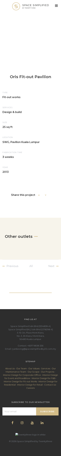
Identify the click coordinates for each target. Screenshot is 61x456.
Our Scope (33, 371)
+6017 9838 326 (35, 345)
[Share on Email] (46, 195)
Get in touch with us (30, 290)
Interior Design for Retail (30, 384)
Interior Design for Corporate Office (22, 375)
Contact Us (50, 384)
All (31, 266)
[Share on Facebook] (40, 195)
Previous (12, 266)
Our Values (34, 368)
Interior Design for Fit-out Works (20, 381)
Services (45, 368)
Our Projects (47, 371)
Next (51, 266)
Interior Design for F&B (43, 378)
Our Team (21, 368)
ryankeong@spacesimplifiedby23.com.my (34, 349)
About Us (10, 368)
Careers (30, 388)
